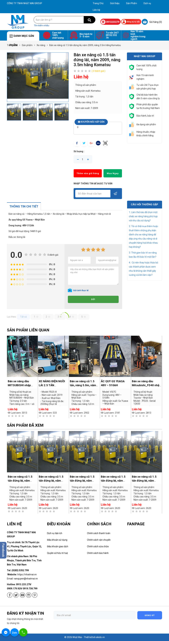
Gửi (93, 299)
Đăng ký (150, 615)
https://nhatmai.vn (27, 574)
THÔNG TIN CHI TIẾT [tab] (23, 206)
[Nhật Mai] (18, 21)
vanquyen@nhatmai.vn (26, 578)
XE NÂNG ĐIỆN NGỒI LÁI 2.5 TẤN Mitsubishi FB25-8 (21, 385)
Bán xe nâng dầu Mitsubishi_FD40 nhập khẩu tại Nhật (115, 385)
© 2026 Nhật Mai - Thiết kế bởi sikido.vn (84, 637)
